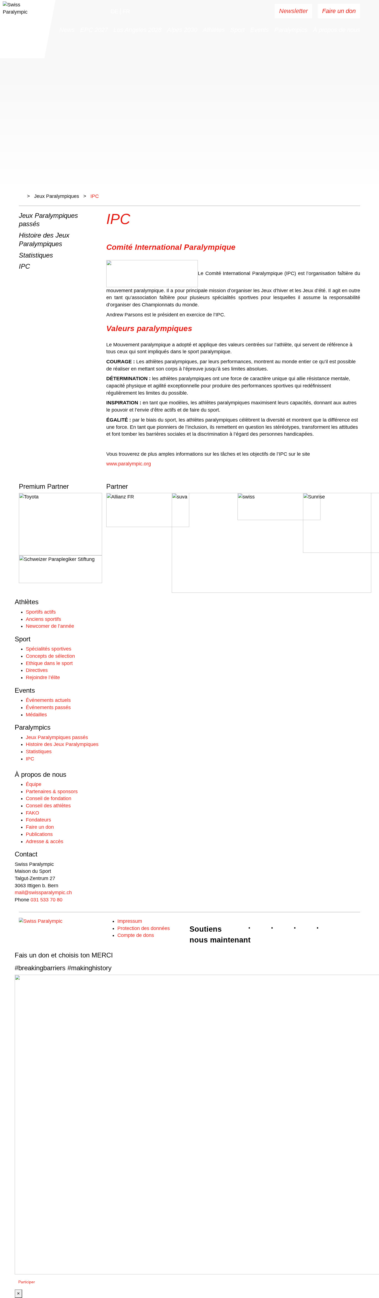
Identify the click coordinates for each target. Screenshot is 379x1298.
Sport (237, 30)
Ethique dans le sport (49, 663)
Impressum (129, 921)
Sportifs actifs (41, 612)
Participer (26, 1282)
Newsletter (293, 10)
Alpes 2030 (182, 30)
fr (126, 11)
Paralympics (290, 30)
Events (259, 30)
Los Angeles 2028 (137, 30)
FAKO (32, 813)
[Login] (253, 11)
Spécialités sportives (48, 649)
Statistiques (36, 255)
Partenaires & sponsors (52, 791)
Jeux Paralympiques (56, 196)
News (67, 30)
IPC (24, 266)
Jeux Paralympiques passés (57, 737)
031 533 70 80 (46, 900)
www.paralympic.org (128, 464)
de (114, 11)
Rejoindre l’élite (43, 677)
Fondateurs (38, 820)
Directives (37, 670)
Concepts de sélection (50, 656)
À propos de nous (336, 30)
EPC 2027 (94, 30)
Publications (39, 834)
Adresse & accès (44, 841)
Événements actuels (48, 700)
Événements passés (48, 707)
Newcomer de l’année (50, 626)
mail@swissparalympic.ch (43, 892)
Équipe (33, 784)
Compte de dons (135, 935)
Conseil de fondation (48, 798)
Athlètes (214, 30)
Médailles (36, 714)
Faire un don (339, 10)
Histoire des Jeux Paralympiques (62, 744)
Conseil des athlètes (48, 805)
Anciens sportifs (43, 619)
